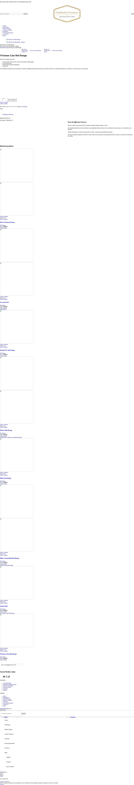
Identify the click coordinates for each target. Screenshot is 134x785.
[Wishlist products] (126, 13)
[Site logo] (67, 23)
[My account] (128, 13)
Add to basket (12, 100)
